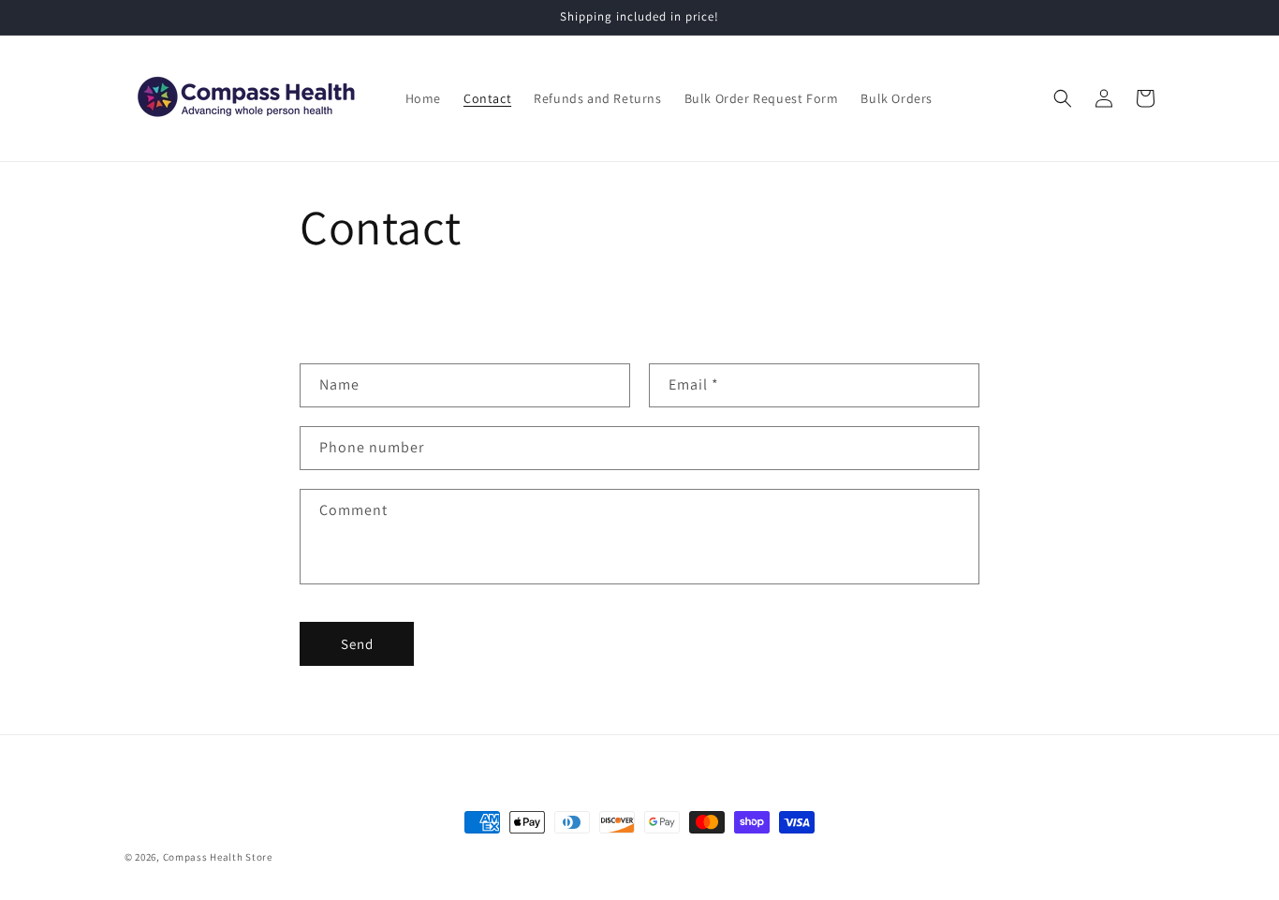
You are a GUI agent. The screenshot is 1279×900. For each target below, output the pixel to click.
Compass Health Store (217, 856)
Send (357, 644)
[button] (1062, 98)
